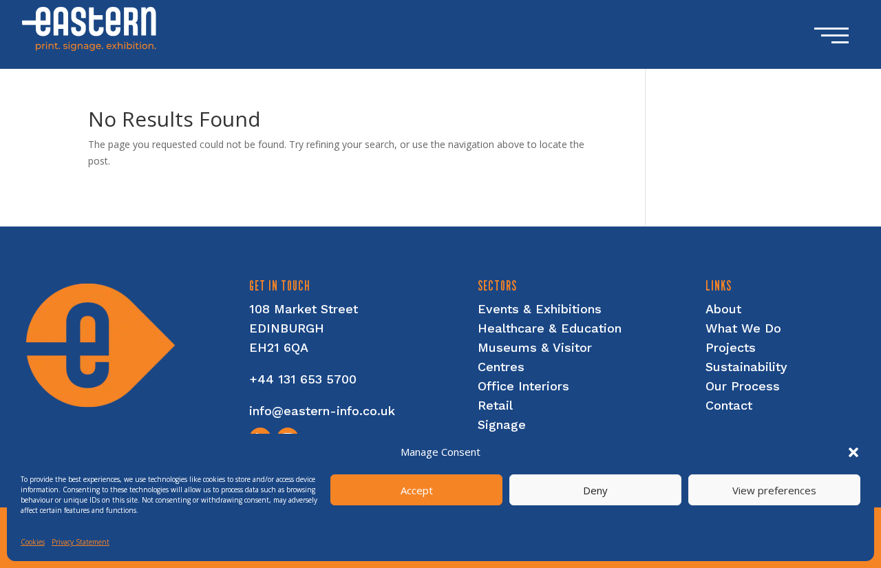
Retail (495, 405)
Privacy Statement (80, 542)
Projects (730, 347)
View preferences (774, 490)
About (723, 309)
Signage (502, 424)
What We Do (743, 328)
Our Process (742, 386)
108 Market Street (303, 309)
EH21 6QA (278, 347)
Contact (728, 405)
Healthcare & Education (550, 328)
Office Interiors (523, 386)
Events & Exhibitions (540, 309)
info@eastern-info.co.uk (322, 410)
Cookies (33, 542)
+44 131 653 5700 (303, 379)
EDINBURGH (286, 328)
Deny (595, 490)
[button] (853, 452)
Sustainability (746, 366)
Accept (417, 490)
